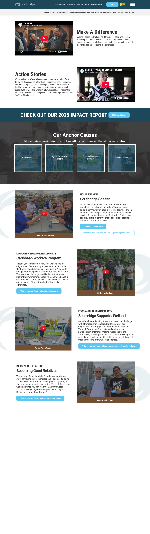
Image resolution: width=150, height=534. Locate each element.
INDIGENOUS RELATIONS (125, 12)
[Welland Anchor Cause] (43, 325)
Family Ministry (96, 4)
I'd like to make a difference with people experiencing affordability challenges (109, 346)
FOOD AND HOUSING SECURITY (105, 12)
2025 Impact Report (119, 115)
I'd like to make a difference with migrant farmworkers (39, 291)
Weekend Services (83, 4)
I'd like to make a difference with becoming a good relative (40, 398)
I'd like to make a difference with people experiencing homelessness (107, 233)
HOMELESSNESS (62, 12)
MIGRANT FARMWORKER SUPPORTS (82, 12)
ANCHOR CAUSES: (49, 12)
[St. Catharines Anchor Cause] (44, 211)
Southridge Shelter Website (93, 227)
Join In (112, 4)
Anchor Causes (60, 4)
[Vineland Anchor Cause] (106, 269)
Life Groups (71, 4)
